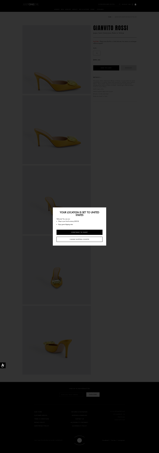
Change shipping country (79, 239)
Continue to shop (79, 232)
